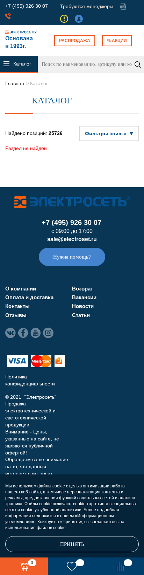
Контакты (17, 306)
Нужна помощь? (72, 257)
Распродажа (74, 40)
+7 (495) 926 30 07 (26, 6)
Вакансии (84, 297)
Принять (72, 544)
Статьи (81, 315)
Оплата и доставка (29, 297)
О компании (20, 289)
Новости (83, 306)
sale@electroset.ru (72, 239)
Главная (14, 83)
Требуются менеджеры (86, 6)
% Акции (117, 40)
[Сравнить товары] (120, 566)
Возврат (82, 289)
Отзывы (16, 315)
